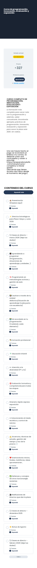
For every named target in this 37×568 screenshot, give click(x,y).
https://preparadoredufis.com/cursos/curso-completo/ (18, 164)
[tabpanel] (18, 137)
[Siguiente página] (26, 556)
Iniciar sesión (19, 83)
